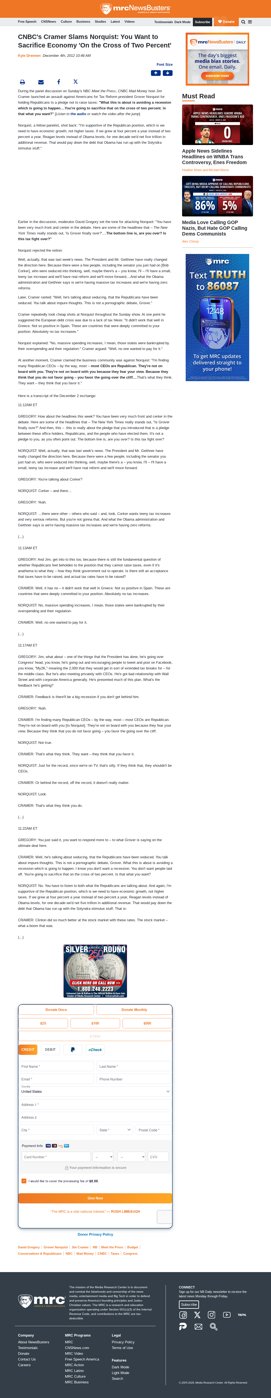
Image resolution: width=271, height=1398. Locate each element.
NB (95, 1247)
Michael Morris (219, 170)
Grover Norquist (56, 1247)
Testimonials (163, 22)
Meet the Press (112, 1247)
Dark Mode (182, 22)
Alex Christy (190, 241)
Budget (132, 1247)
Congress (130, 1253)
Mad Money (85, 1253)
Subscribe (202, 22)
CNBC (102, 1253)
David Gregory (29, 1247)
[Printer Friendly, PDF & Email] (41, 82)
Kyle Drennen (29, 56)
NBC (69, 1253)
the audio (78, 114)
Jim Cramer (80, 1247)
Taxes (115, 1253)
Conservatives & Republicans (40, 1253)
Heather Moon (192, 170)
